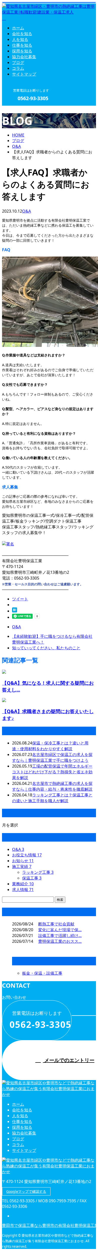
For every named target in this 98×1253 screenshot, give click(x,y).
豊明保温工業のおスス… (60, 941)
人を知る (20, 39)
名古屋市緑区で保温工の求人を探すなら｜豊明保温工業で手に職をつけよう (52, 757)
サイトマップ (24, 74)
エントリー (19, 109)
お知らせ (23, 860)
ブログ (18, 62)
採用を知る (22, 51)
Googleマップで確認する (26, 1191)
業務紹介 (23, 884)
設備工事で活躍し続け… (60, 935)
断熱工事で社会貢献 (56, 924)
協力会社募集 (24, 56)
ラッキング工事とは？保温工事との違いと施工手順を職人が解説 (52, 797)
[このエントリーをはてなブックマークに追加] (14, 611)
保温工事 (31, 878)
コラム (18, 68)
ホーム (18, 28)
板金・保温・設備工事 (42, 973)
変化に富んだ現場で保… (60, 929)
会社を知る (22, 33)
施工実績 (21, 866)
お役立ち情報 (27, 855)
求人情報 (23, 889)
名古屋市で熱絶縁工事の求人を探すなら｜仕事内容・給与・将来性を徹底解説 (52, 786)
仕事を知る (22, 45)
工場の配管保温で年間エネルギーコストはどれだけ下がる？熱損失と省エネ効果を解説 (52, 771)
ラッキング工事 (38, 872)
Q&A (26, 211)
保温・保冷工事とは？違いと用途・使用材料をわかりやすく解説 (50, 745)
